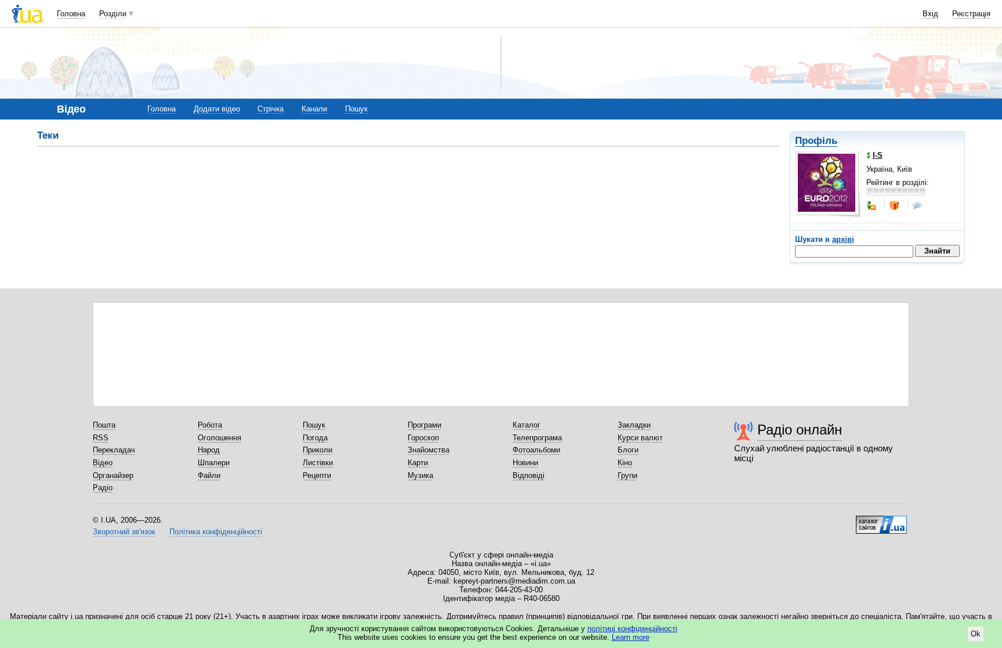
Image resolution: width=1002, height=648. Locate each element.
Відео (102, 462)
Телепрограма (537, 437)
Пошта (104, 425)
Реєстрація (971, 13)
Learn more (630, 637)
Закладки (634, 425)
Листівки (318, 462)
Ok (976, 633)
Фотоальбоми (536, 450)
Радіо (102, 487)
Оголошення (219, 437)
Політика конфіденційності (215, 531)
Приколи (317, 450)
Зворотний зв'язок (124, 531)
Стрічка (270, 108)
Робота (210, 425)
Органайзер (113, 475)
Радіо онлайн (799, 429)
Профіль (816, 140)
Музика (420, 475)
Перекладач (114, 450)
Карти (418, 462)
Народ (209, 450)
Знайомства (428, 450)
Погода (315, 437)
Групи (627, 475)
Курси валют (640, 437)
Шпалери (214, 462)
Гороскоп (423, 437)
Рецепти (317, 475)
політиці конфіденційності (632, 628)
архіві (843, 239)
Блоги (628, 450)
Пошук (356, 108)
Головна (71, 13)
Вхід (930, 13)
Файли (209, 475)
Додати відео (217, 108)
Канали (314, 108)
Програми (424, 425)
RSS (100, 437)
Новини (525, 462)
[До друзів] (872, 205)
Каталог (526, 425)
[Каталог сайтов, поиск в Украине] (881, 520)
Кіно (625, 462)
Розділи (112, 13)
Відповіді (528, 475)
